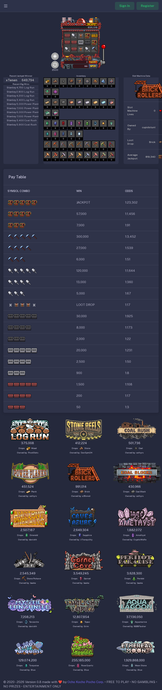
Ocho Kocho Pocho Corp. (86, 682)
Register (147, 6)
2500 (55, 70)
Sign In (124, 6)
